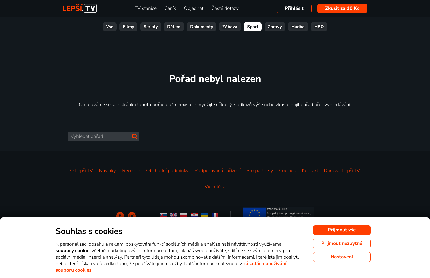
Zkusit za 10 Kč (342, 8)
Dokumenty (201, 27)
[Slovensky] (163, 216)
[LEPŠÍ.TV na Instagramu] (132, 216)
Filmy (128, 27)
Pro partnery (259, 170)
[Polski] (183, 216)
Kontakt (310, 170)
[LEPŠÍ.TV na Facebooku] (120, 216)
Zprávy (275, 27)
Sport (252, 27)
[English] (173, 216)
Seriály (151, 27)
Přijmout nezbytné (341, 243)
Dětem (173, 27)
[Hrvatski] (194, 216)
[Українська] (204, 216)
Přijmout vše (342, 230)
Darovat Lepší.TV (342, 170)
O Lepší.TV (81, 170)
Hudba (298, 27)
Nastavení (342, 257)
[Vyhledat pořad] (134, 136)
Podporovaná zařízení (217, 170)
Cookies (287, 170)
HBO (319, 27)
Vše (109, 27)
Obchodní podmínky (167, 170)
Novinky (107, 170)
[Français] (215, 216)
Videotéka (215, 186)
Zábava (229, 27)
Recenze (131, 170)
